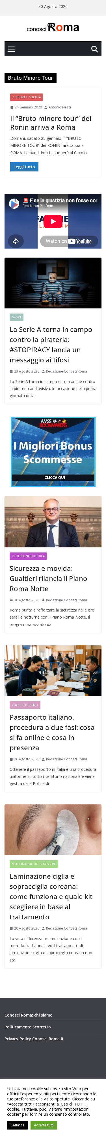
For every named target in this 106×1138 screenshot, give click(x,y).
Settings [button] (17, 1125)
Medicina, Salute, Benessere (34, 864)
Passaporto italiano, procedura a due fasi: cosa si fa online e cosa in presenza (52, 732)
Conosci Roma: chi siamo (29, 1015)
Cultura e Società (26, 97)
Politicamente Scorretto (28, 1027)
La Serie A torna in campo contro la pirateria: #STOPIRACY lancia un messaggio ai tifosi (51, 344)
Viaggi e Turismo (25, 705)
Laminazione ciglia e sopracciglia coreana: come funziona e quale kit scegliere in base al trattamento (51, 896)
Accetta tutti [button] (44, 1125)
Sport (16, 317)
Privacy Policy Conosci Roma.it (34, 1038)
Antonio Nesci (60, 107)
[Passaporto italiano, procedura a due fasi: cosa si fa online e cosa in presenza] (53, 670)
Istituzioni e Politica (28, 556)
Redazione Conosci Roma (66, 371)
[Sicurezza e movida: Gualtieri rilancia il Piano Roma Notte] (53, 521)
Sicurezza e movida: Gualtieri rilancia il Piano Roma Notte (48, 578)
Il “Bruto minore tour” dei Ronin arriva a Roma (50, 123)
